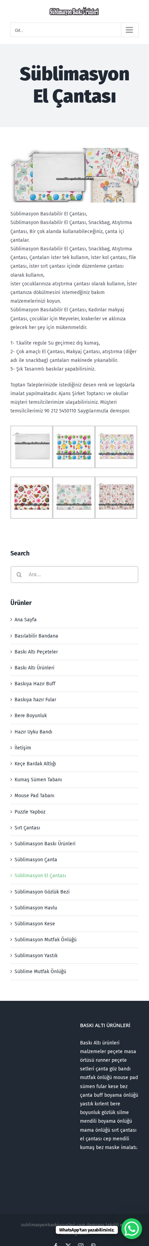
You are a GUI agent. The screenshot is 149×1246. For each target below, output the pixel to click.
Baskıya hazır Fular (35, 700)
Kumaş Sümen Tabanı (38, 780)
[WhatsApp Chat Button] (131, 1228)
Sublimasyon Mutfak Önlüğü (46, 940)
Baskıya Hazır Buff (35, 684)
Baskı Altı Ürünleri (34, 668)
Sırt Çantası (27, 828)
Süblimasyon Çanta (36, 860)
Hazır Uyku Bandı (33, 732)
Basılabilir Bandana (36, 636)
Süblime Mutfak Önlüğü (40, 971)
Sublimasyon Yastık (36, 956)
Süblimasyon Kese (35, 924)
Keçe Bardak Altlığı (35, 764)
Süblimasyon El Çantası (40, 876)
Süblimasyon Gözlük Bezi (42, 892)
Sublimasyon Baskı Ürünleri (45, 844)
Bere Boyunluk (31, 716)
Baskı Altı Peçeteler (36, 652)
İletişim (23, 748)
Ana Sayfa (26, 620)
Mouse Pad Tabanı (34, 796)
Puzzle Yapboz (30, 812)
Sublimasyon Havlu (36, 908)
